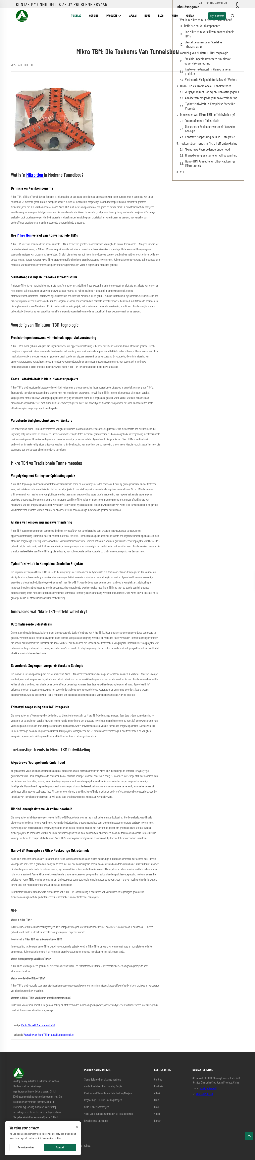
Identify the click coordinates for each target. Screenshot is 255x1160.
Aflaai (132, 15)
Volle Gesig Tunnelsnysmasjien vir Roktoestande (108, 1113)
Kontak (190, 15)
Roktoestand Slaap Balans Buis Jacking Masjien (108, 1093)
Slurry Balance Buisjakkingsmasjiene (102, 1079)
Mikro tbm (35, 175)
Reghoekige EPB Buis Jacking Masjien (103, 1100)
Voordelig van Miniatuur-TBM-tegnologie (204, 53)
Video (175, 15)
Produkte (112, 15)
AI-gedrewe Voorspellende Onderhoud (207, 149)
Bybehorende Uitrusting (96, 1120)
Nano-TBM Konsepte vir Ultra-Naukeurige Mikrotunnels (210, 164)
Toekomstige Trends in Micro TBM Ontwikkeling (208, 143)
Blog (161, 15)
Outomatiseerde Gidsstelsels (202, 121)
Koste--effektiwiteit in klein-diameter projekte (208, 72)
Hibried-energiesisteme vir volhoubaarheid (211, 155)
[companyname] (22, 15)
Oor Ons (93, 15)
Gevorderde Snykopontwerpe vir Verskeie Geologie (210, 129)
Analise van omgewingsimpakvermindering (211, 98)
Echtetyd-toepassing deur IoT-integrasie (210, 137)
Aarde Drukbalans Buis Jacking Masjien (103, 1086)
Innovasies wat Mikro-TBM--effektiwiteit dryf (207, 115)
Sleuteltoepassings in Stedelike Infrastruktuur (203, 45)
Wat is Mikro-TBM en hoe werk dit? (38, 1025)
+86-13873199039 (204, 1094)
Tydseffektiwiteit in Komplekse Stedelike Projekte (210, 106)
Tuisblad (76, 15)
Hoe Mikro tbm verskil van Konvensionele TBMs (209, 34)
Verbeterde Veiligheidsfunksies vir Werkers (211, 80)
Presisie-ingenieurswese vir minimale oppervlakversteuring (207, 61)
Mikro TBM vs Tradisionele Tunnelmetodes (205, 86)
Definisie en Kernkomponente (202, 26)
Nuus (147, 15)
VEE (182, 172)
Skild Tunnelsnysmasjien (96, 1107)
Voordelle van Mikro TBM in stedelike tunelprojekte (49, 1034)
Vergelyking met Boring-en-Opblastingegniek (212, 92)
